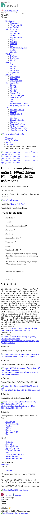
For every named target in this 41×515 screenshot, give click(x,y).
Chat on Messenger (21, 513)
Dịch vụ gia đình (16, 81)
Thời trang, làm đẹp (17, 110)
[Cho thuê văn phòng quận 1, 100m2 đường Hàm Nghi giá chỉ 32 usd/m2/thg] (20, 154)
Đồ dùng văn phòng (17, 126)
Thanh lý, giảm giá (17, 120)
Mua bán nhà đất (16, 25)
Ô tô (11, 64)
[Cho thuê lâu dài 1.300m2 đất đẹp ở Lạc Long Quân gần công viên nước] (20, 339)
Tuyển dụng (14, 58)
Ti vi (11, 46)
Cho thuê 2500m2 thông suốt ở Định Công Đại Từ (19, 356)
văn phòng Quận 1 (18, 330)
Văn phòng (9, 144)
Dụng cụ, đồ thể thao (17, 124)
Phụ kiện (13, 50)
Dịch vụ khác (15, 77)
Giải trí (12, 116)
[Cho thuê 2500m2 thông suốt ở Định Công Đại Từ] (20, 354)
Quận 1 (8, 142)
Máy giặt (13, 87)
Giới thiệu (9, 442)
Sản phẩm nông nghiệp (18, 130)
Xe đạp (12, 68)
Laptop (12, 35)
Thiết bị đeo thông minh (18, 48)
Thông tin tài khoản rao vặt (15, 454)
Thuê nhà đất (14, 27)
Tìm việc (13, 60)
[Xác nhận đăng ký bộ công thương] (14, 490)
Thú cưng (13, 112)
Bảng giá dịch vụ (11, 446)
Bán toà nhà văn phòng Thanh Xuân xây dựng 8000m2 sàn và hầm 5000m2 (18, 407)
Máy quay (13, 42)
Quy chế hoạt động (12, 448)
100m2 (8, 330)
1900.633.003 (6, 464)
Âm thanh (13, 44)
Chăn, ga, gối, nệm (17, 95)
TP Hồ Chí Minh (11, 140)
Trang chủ (9, 138)
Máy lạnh (13, 89)
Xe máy (13, 66)
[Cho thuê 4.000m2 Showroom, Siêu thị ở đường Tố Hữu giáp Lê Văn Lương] (20, 370)
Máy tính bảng (15, 33)
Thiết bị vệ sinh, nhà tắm (19, 103)
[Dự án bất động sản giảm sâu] (12, 134)
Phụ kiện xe (14, 73)
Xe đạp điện (14, 70)
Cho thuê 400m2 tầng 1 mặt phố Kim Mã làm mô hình (20, 390)
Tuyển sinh (14, 56)
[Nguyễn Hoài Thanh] (9, 200)
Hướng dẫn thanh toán (13, 458)
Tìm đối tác (14, 79)
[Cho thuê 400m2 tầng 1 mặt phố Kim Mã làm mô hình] (20, 388)
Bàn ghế (13, 91)
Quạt (12, 99)
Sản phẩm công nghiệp (18, 128)
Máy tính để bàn (16, 37)
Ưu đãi (7, 452)
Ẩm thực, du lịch (16, 114)
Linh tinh (13, 118)
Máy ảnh (13, 40)
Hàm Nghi (29, 330)
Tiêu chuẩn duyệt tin (12, 450)
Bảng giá (8, 444)
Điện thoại (14, 31)
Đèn (11, 101)
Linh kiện (13, 52)
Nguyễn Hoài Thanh (17, 204)
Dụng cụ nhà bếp (16, 97)
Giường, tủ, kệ (15, 93)
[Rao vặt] (9, 7)
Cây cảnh (13, 122)
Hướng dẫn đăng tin (12, 456)
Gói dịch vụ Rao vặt (11, 11)
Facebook (9, 470)
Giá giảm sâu (14, 23)
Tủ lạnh (13, 85)
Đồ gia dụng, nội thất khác (19, 105)
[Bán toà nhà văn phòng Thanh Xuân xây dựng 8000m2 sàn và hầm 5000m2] (20, 404)
